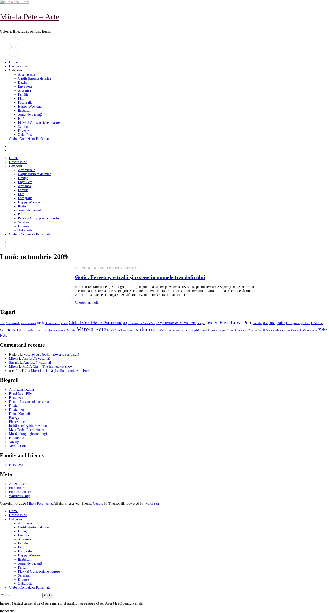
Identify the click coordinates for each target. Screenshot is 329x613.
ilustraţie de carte (29, 330)
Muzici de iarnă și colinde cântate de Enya (60, 370)
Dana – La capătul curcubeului (30, 401)
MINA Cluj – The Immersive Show (47, 366)
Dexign (23, 82)
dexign (212, 322)
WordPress (152, 503)
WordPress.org (19, 496)
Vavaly (14, 442)
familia (257, 323)
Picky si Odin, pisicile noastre (39, 122)
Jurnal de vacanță (30, 114)
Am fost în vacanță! (36, 358)
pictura (188, 330)
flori (265, 323)
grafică (305, 323)
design (201, 323)
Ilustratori (24, 110)
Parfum (23, 118)
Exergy (14, 418)
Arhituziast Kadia (21, 389)
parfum (142, 329)
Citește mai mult (86, 302)
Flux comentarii (20, 492)
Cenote (98, 503)
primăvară (242, 330)
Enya (225, 322)
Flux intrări (17, 488)
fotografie (277, 322)
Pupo (251, 330)
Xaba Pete (25, 134)
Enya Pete (25, 86)
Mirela (71, 330)
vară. (298, 330)
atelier (49, 323)
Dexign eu (16, 409)
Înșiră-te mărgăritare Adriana (29, 426)
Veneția (307, 330)
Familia (23, 94)
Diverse (23, 130)
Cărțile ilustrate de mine (34, 78)
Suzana (14, 362)
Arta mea (24, 90)
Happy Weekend (30, 106)
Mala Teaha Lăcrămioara (26, 430)
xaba (314, 330)
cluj (125, 323)
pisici (197, 330)
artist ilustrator (28, 323)
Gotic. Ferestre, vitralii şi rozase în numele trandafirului (140, 277)
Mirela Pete (91, 329)
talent (278, 330)
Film (21, 98)
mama (63, 330)
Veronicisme (17, 446)
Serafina (24, 126)
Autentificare (18, 484)
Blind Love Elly (20, 393)
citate (64, 323)
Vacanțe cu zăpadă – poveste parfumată (51, 354)
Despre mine (18, 66)
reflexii (260, 330)
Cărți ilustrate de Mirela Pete (176, 323)
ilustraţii (46, 330)
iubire (56, 330)
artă (40, 322)
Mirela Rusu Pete (116, 330)
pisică (205, 330)
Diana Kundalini (20, 414)
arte (2, 323)
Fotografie (25, 102)
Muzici (130, 330)
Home (13, 62)
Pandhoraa (16, 438)
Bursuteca (16, 397)
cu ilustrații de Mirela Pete (141, 323)
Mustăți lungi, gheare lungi (28, 434)
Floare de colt (18, 422)
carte (56, 323)
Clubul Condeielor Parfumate (29, 139)
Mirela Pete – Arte (29, 16)
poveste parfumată (223, 330)
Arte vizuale (26, 74)
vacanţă (288, 330)
